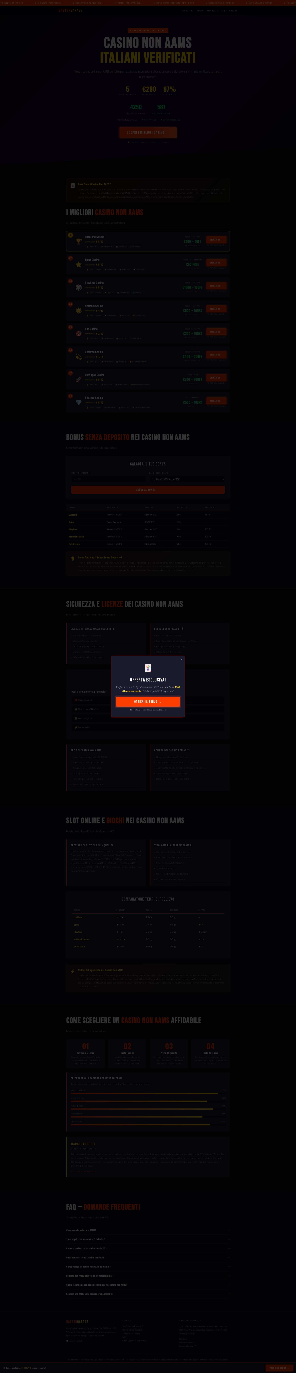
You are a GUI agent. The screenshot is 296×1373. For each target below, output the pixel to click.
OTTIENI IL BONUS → (148, 702)
